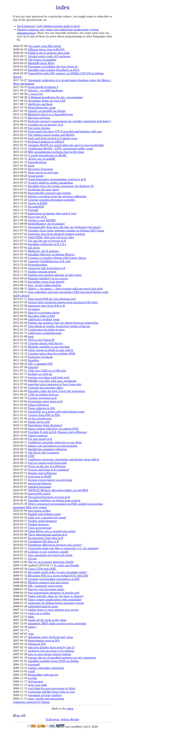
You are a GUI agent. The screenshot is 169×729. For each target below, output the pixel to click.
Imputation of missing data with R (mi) (52, 213)
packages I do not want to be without (51, 650)
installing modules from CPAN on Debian (53, 661)
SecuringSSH (36, 206)
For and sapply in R (40, 439)
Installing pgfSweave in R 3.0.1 (47, 244)
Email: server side (39, 421)
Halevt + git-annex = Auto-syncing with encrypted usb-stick (65, 288)
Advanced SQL (37, 644)
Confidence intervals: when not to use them (55, 442)
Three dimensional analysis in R (47, 534)
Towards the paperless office (45, 387)
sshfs (31, 616)
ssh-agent (34, 247)
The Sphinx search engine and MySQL (51, 134)
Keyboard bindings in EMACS (46, 141)
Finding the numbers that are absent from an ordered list (63, 322)
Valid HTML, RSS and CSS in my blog (51, 237)
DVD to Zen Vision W (41, 339)
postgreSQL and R (39, 493)
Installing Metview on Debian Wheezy (51, 254)
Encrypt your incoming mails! (46, 589)
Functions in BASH (39, 476)
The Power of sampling (42, 59)
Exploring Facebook (40, 357)
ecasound (34, 664)
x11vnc (32, 558)
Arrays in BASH (37, 203)
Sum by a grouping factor (44, 312)
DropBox (33, 360)
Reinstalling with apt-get (43, 674)
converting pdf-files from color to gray (51, 691)
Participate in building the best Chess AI (52, 66)
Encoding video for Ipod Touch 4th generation (56, 391)
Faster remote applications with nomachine (54, 599)
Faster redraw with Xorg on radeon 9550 (53, 428)
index (70, 708)
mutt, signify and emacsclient (46, 698)
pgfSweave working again (44, 319)
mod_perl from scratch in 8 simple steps (52, 138)
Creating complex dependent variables (51, 199)
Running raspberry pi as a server (48, 278)
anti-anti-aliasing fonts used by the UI (51, 647)
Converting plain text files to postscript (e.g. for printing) (63, 548)
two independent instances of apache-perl (53, 592)
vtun (31, 633)
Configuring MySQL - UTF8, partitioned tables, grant (60, 148)
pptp (31, 336)
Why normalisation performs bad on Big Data (56, 152)
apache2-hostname (39, 486)
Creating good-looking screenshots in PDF (54, 579)
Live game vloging (39, 128)
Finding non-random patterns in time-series (54, 275)
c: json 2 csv (35, 93)
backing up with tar (40, 374)
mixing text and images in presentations (52, 445)
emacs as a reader (39, 613)
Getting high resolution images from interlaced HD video (63, 302)
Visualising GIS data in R (43, 541)
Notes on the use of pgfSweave (47, 466)
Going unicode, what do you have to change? (56, 596)
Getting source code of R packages (49, 56)
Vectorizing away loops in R (45, 401)
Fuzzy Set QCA (37, 216)
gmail (31, 671)
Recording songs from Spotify (46, 281)
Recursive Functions (40, 169)
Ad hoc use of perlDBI (41, 158)
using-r (32, 626)
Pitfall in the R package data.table (49, 52)
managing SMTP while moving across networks (57, 623)
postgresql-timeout (39, 483)
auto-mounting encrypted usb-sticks (50, 555)
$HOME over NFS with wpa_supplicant (52, 380)
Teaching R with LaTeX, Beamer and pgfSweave (57, 432)
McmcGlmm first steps (42, 107)
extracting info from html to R (46, 268)
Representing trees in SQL (44, 640)
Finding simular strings (42, 271)
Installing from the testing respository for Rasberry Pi (61, 186)
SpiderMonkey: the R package (46, 223)
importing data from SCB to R (46, 305)
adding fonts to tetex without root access (53, 609)
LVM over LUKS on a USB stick (47, 370)
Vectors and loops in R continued (48, 469)
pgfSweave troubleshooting (45, 333)
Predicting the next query (43, 189)
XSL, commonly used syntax (45, 585)
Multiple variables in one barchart (49, 346)
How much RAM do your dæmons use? (52, 298)
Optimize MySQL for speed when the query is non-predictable (66, 145)
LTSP (31, 456)
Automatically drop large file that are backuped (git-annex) (64, 227)
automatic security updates (45, 695)
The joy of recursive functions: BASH (50, 562)
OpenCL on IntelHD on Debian (47, 111)
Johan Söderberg (38, 404)
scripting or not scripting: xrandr (48, 551)
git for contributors (40, 418)
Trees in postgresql (39, 527)
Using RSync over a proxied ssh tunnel (51, 531)
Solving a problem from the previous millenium (57, 196)
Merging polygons (39, 117)
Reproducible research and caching (49, 193)
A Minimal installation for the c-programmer (55, 97)
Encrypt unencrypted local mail (47, 462)
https (31, 165)
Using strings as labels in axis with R (50, 350)
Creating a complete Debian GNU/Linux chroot (57, 257)
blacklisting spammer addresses (47, 449)
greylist (32, 678)
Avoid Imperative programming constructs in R (57, 179)
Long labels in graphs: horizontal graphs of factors (59, 326)
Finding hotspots (38, 524)
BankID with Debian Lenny (44, 514)
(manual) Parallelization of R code (49, 261)
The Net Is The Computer (43, 452)
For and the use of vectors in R (47, 240)
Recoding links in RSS (41, 316)
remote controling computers (46, 667)
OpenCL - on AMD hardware (45, 90)
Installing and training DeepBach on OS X (53, 70)
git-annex (34, 309)
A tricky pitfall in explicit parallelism (50, 182)
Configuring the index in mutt (46, 329)
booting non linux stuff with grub (48, 377)
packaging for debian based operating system (56, 603)
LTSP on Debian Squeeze (43, 394)
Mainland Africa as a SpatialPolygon (50, 114)
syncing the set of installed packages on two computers (62, 657)
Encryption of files (39, 510)
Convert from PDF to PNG (44, 415)
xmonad (33, 367)
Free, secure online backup (44, 285)
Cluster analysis (37, 435)
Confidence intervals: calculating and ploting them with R (63, 459)
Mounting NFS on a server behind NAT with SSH (58, 575)
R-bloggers (52, 719)
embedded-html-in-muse (43, 606)
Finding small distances (42, 521)
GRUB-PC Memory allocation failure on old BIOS (58, 490)
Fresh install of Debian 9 (43, 87)
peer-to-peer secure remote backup (49, 654)
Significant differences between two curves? (55, 544)
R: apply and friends (66, 565)
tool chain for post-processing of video (51, 688)
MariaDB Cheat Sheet (41, 63)
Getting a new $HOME (42, 220)
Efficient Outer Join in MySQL (46, 49)
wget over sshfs (37, 685)
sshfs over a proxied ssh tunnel (47, 517)
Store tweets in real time (43, 172)
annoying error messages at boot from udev (55, 384)
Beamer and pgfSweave (42, 473)
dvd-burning (35, 681)
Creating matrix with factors (45, 343)
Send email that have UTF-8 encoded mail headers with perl (65, 131)
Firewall (33, 210)
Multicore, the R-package (43, 251)
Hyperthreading (37, 264)
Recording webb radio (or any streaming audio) (57, 572)
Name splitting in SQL (41, 408)
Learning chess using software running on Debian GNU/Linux (66, 230)
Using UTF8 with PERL (42, 568)
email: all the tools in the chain (47, 620)
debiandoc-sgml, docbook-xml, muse (50, 637)
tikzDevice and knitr (40, 104)
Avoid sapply (36, 175)
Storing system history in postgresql (50, 480)
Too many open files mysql (44, 46)
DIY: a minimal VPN (40, 363)
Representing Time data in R (45, 538)
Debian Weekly (70, 719)
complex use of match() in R (45, 124)
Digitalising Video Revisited (45, 425)
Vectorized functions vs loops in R (49, 497)
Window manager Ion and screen (48, 582)
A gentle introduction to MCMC (47, 155)
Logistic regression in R (42, 398)
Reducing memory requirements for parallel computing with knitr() (69, 121)
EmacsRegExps (37, 162)
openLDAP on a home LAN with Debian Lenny (56, 411)
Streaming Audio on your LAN (46, 100)
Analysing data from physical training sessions (56, 234)
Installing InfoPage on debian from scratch (54, 500)
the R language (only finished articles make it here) (48, 26)
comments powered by (31, 702)
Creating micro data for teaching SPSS (51, 353)
